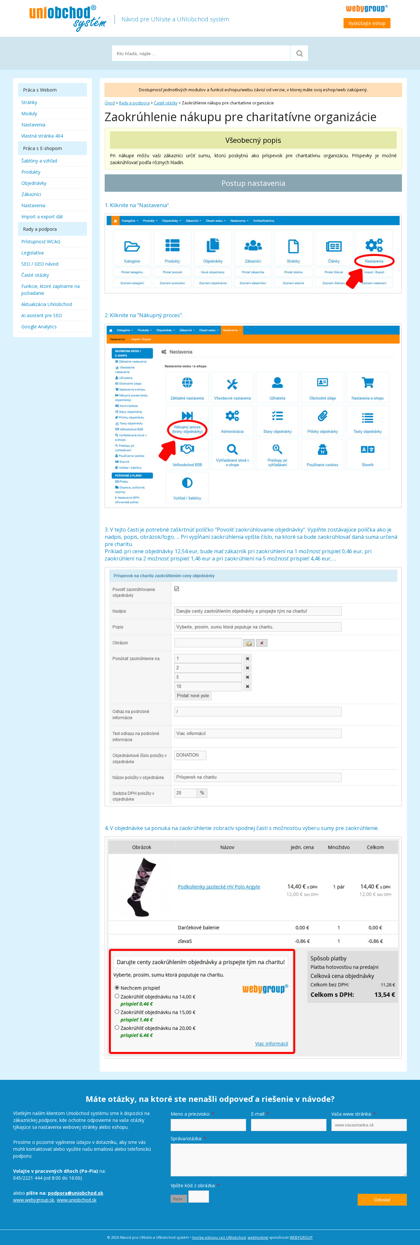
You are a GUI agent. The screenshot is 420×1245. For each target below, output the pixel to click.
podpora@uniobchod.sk (75, 1193)
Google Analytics (39, 326)
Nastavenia (33, 124)
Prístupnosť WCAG (40, 241)
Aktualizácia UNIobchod (46, 304)
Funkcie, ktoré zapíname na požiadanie (50, 289)
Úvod (110, 103)
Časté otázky (166, 103)
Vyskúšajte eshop (367, 23)
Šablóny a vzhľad (39, 161)
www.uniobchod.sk (76, 1200)
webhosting (258, 1237)
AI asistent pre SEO (41, 315)
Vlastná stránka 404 (42, 136)
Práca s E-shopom (42, 148)
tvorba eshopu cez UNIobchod (219, 1237)
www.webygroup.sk (33, 1200)
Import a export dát (42, 216)
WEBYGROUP (301, 1237)
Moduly (29, 113)
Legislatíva (32, 253)
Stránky (29, 102)
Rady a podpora (134, 103)
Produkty (30, 172)
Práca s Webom (40, 90)
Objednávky (33, 183)
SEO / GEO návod (39, 264)
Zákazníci (31, 194)
